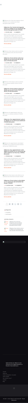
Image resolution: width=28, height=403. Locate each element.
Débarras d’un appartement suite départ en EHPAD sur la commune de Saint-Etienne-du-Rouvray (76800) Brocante (14, 152)
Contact (4, 380)
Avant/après (8, 214)
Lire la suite (7, 43)
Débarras (5, 373)
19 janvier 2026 (9, 185)
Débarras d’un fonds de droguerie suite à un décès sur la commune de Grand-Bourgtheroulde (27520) (14, 29)
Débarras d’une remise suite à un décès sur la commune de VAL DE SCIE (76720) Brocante (13, 59)
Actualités (8, 212)
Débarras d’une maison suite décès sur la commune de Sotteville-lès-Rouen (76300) (14, 182)
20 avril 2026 (8, 32)
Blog (4, 381)
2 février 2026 (8, 124)
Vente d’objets (6, 376)
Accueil (4, 371)
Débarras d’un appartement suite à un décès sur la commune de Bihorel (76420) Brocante (14, 121)
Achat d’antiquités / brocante (9, 375)
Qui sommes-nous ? (7, 378)
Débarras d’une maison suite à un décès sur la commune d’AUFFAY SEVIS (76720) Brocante (14, 90)
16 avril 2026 (8, 62)
